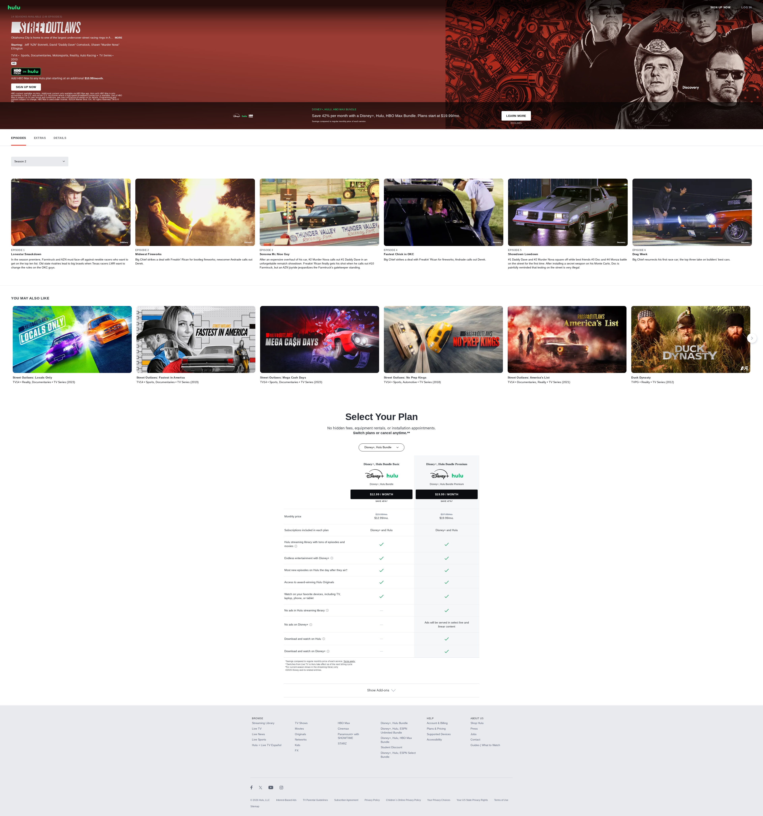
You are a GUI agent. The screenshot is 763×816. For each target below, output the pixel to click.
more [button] (118, 37)
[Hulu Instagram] (281, 787)
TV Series (105, 55)
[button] (18, 137)
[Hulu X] (263, 787)
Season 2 (20, 161)
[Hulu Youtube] (274, 787)
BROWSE (257, 718)
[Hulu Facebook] (254, 787)
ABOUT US (477, 718)
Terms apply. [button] (349, 661)
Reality (74, 55)
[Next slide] (752, 338)
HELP (430, 718)
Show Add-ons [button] (378, 690)
